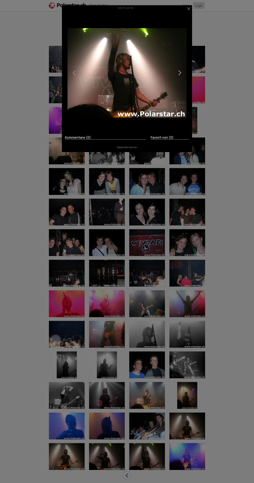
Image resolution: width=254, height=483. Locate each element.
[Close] (189, 9)
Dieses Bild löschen (127, 147)
